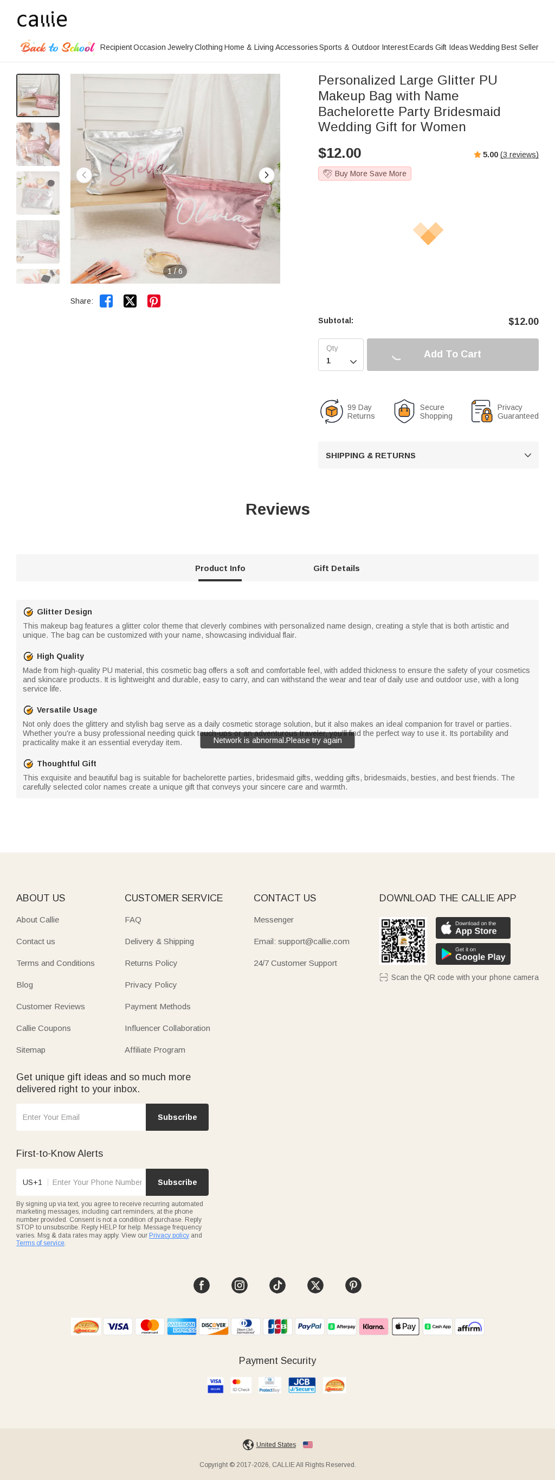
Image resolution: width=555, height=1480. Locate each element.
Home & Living (249, 47)
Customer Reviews (50, 1006)
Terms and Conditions (55, 963)
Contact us (35, 941)
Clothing (209, 47)
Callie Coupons (43, 1028)
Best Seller (520, 47)
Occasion (149, 47)
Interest (395, 47)
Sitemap (31, 1049)
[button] (267, 175)
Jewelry (180, 47)
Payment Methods (158, 1006)
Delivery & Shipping (159, 941)
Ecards (421, 47)
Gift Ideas (451, 47)
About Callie (37, 919)
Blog (24, 984)
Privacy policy (169, 1235)
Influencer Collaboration (167, 1028)
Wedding (484, 47)
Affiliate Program (155, 1049)
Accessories (296, 47)
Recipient (116, 47)
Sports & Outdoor (349, 47)
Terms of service (40, 1243)
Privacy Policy (151, 984)
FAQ (133, 919)
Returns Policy (151, 963)
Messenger (274, 919)
